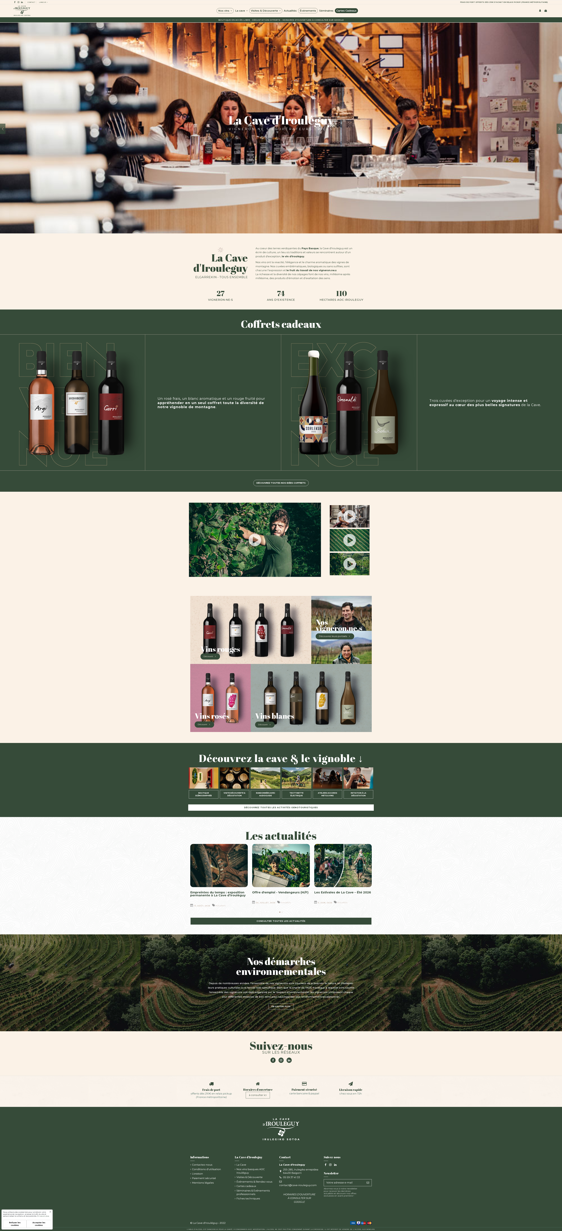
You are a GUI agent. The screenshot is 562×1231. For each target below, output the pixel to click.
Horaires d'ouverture (258, 1089)
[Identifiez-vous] (540, 10)
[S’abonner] (368, 1182)
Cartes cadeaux (246, 1186)
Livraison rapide (350, 1090)
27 (221, 293)
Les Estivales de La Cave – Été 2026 (342, 892)
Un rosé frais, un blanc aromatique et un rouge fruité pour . (211, 402)
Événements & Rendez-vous (254, 1181)
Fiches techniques (248, 1198)
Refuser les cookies (14, 1223)
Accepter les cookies (38, 1223)
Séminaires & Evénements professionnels (253, 1192)
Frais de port (211, 1090)
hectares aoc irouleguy (341, 299)
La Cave (241, 1164)
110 (341, 293)
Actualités (221, 905)
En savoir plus (43, 1216)
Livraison (197, 1173)
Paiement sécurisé (304, 1089)
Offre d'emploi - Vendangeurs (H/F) (280, 892)
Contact (31, 2)
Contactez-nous (202, 1164)
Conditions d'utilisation (206, 1169)
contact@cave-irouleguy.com (298, 1185)
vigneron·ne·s (220, 299)
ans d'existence (281, 299)
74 (281, 293)
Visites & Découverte (250, 1177)
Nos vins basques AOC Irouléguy (251, 1171)
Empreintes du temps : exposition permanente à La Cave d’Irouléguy (218, 893)
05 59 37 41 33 (291, 1177)
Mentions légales (203, 1182)
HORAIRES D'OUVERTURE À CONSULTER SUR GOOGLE (313, 20)
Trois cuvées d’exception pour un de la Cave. (485, 402)
